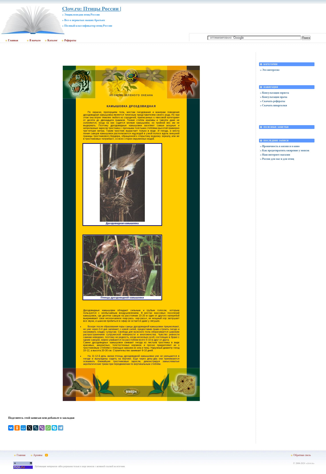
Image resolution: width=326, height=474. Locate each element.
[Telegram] (60, 428)
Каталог (52, 40)
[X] (29, 428)
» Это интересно (269, 70)
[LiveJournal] (35, 428)
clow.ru (310, 463)
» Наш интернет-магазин (275, 154)
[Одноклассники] (17, 428)
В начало (35, 40)
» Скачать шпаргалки (273, 105)
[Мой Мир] (23, 428)
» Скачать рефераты (272, 101)
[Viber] (42, 428)
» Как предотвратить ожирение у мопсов (284, 150)
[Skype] (54, 428)
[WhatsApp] (48, 428)
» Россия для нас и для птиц (277, 159)
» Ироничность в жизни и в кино (280, 146)
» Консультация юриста (274, 93)
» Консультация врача (273, 97)
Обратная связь (302, 455)
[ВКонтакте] (11, 428)
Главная (13, 40)
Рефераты (70, 40)
